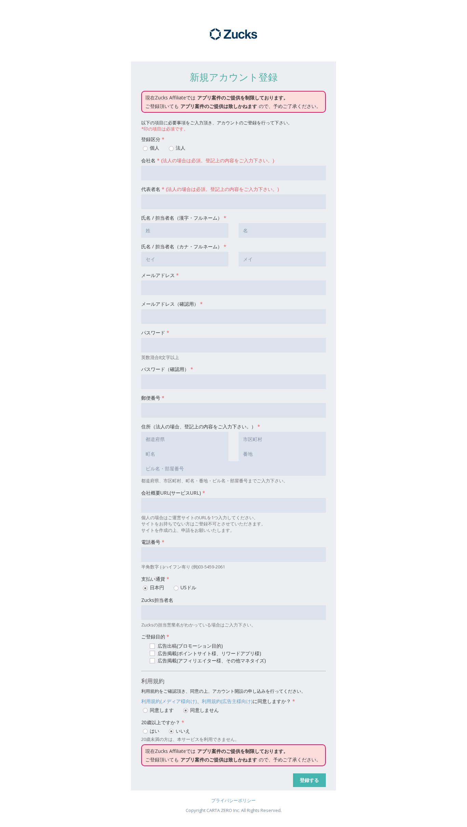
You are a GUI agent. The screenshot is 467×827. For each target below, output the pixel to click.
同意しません (204, 710)
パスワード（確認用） (167, 369)
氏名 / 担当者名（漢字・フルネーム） (183, 218)
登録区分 (152, 139)
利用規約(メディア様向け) (169, 701)
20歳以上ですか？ (162, 722)
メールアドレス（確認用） (172, 304)
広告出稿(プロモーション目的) (189, 646)
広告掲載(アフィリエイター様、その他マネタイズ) (211, 660)
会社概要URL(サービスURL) (173, 493)
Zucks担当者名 (157, 600)
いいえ (182, 731)
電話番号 (152, 542)
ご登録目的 (155, 636)
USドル (187, 587)
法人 (179, 147)
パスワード (155, 332)
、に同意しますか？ (218, 701)
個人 (153, 147)
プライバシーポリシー (233, 800)
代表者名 (210, 189)
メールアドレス (160, 275)
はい (153, 731)
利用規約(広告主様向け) (227, 701)
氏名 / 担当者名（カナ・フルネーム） (183, 246)
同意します (161, 710)
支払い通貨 (155, 579)
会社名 (207, 160)
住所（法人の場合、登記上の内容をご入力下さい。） (200, 426)
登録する (309, 780)
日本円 (156, 587)
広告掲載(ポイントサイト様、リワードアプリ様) (208, 653)
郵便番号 (152, 398)
